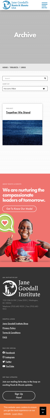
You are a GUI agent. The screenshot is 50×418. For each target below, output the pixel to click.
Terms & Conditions (11, 332)
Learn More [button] (17, 414)
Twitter (9, 361)
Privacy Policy (9, 328)
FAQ (5, 337)
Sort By (6, 84)
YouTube (10, 366)
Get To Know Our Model (19, 208)
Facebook (10, 352)
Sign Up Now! (19, 395)
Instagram (10, 357)
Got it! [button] (43, 410)
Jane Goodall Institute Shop (15, 323)
